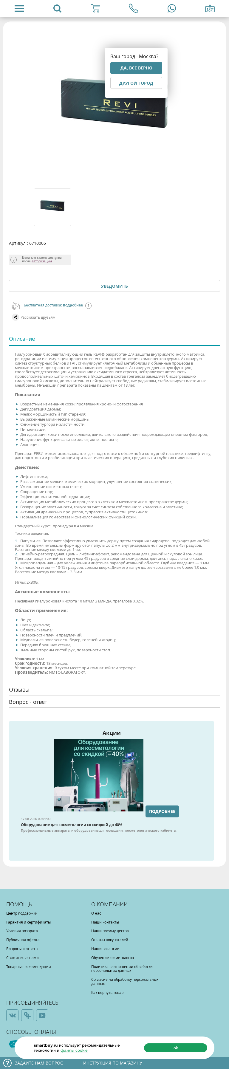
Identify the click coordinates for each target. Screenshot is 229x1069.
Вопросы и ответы (22, 948)
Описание (22, 338)
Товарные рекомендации (28, 966)
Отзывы (19, 689)
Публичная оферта (23, 939)
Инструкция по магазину (112, 1063)
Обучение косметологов (112, 957)
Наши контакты (105, 922)
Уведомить (114, 286)
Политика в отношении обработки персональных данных (122, 968)
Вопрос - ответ (28, 701)
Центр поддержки (22, 913)
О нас (96, 913)
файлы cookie (74, 1050)
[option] (53, 207)
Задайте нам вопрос (39, 1063)
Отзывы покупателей (109, 939)
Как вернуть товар (107, 992)
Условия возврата (22, 930)
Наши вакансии (105, 948)
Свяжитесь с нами (22, 957)
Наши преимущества (110, 930)
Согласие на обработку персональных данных (124, 981)
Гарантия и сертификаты (28, 922)
